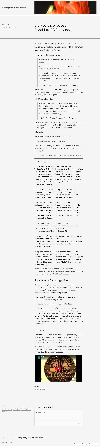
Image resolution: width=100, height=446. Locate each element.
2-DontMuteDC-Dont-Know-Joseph (45, 141)
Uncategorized (5, 24)
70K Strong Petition (55, 300)
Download (62, 141)
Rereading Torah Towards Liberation (14, 8)
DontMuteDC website (61, 274)
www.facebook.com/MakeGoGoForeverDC (50, 231)
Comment (78, 423)
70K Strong (47, 244)
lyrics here (77, 155)
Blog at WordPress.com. (7, 442)
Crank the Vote (75, 241)
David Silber (10, 408)
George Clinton (16, 409)
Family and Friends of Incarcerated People (57, 304)
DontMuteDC (17, 408)
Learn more (38, 324)
